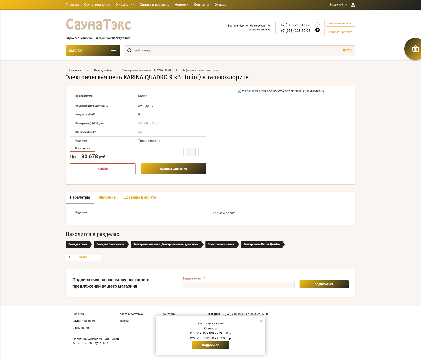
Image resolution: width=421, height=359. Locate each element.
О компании (125, 5)
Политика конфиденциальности (96, 339)
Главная (72, 5)
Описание (107, 198)
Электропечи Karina (221, 244)
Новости (181, 5)
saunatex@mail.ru (260, 29)
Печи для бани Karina (110, 244)
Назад (83, 257)
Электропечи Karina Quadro (262, 244)
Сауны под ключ (97, 5)
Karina (142, 96)
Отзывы (221, 5)
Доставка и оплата (140, 198)
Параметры (80, 198)
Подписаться (324, 284)
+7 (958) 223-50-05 (295, 30)
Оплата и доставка (154, 5)
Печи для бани (77, 244)
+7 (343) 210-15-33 (295, 25)
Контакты (201, 5)
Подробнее (210, 345)
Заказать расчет (340, 32)
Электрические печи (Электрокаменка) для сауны (166, 244)
